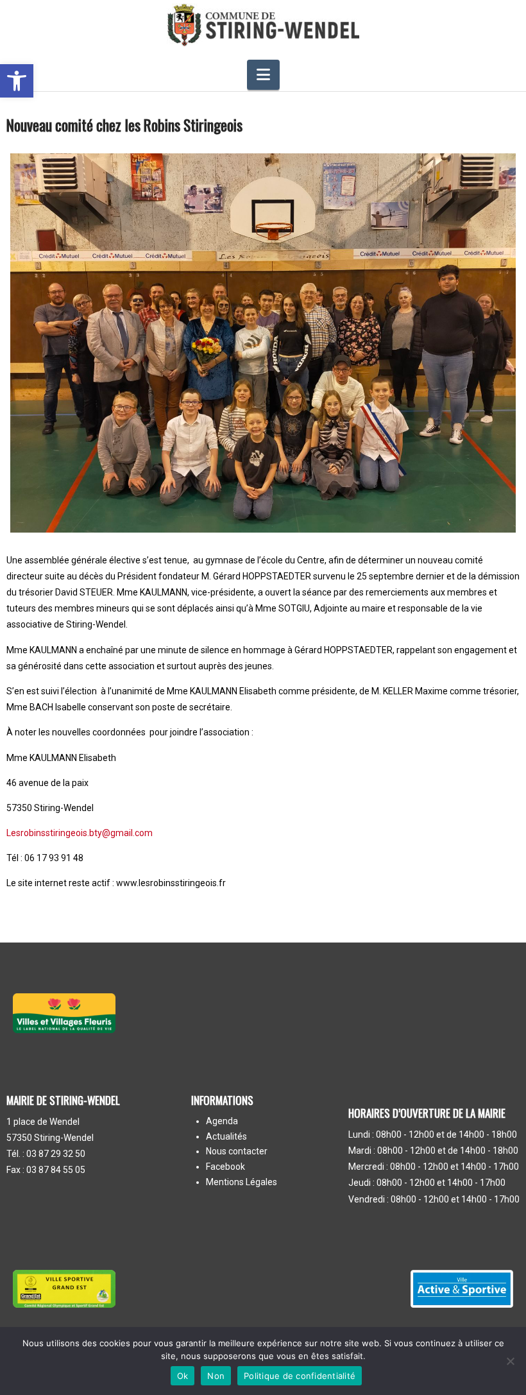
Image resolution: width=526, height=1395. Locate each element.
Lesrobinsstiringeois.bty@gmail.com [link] (79, 833)
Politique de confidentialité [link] (299, 1376)
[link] (16, 81)
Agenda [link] (222, 1122)
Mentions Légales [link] (241, 1183)
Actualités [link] (226, 1137)
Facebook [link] (225, 1167)
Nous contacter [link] (236, 1152)
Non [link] (216, 1376)
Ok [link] (183, 1376)
